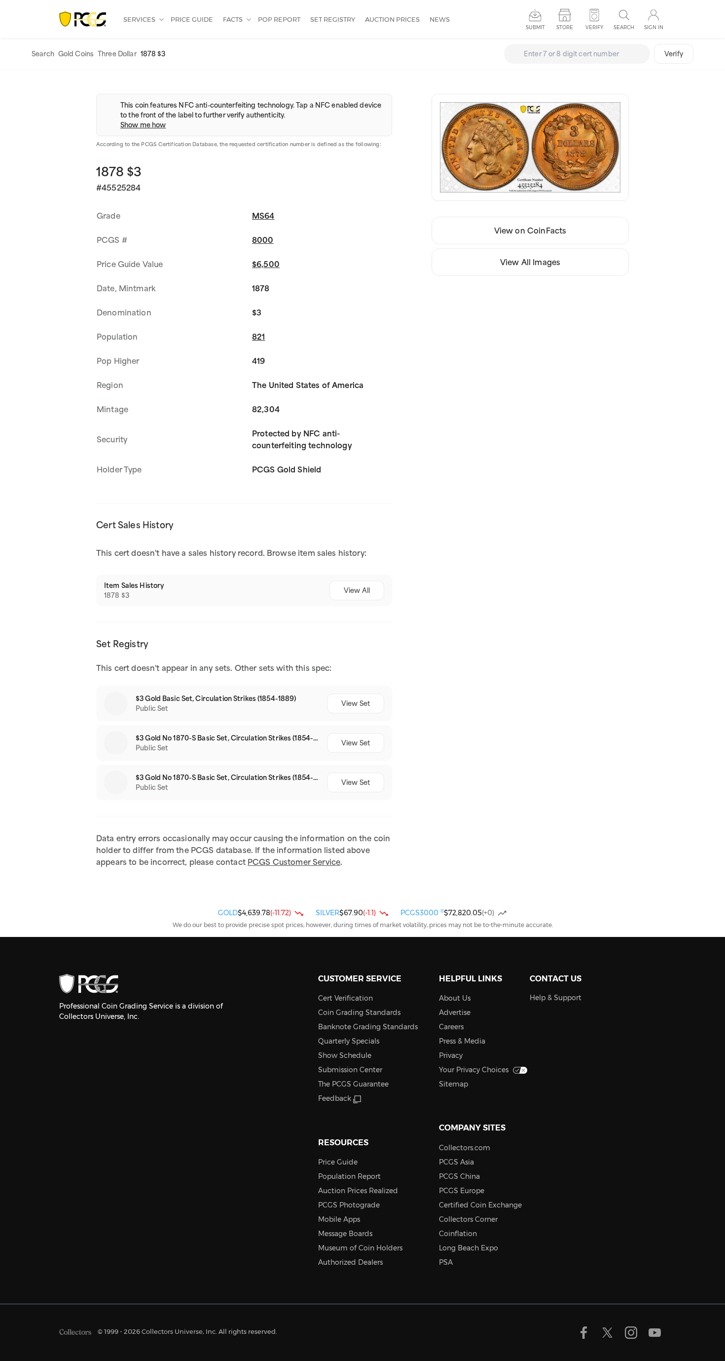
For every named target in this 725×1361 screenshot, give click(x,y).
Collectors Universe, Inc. (179, 1331)
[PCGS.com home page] (86, 19)
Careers (451, 1026)
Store (564, 27)
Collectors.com (464, 1147)
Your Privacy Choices (473, 1069)
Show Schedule (344, 1055)
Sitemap (453, 1084)
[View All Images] (530, 147)
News (440, 19)
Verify (673, 54)
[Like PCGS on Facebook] (583, 1333)
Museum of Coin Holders (360, 1248)
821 (258, 336)
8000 (263, 239)
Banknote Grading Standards (368, 1026)
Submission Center (350, 1069)
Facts (233, 19)
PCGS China (459, 1176)
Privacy (451, 1055)
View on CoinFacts (530, 230)
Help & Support (555, 997)
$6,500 (266, 264)
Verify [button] (594, 27)
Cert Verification (345, 998)
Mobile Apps (339, 1219)
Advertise (455, 1012)
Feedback (334, 1098)
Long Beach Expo (468, 1248)
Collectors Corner (468, 1219)
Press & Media (462, 1041)
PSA (446, 1262)
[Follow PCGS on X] (607, 1333)
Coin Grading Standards (359, 1012)
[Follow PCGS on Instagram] (631, 1333)
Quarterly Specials (348, 1041)
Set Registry (332, 19)
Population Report (349, 1176)
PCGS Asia (456, 1162)
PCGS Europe (461, 1190)
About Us (455, 998)
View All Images (530, 262)
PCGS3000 (422, 912)
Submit (535, 27)
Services (140, 19)
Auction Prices (392, 19)
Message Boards (345, 1233)
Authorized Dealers (350, 1262)
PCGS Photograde (349, 1205)
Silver (327, 912)
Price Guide (192, 19)
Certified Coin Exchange (480, 1205)
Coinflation (458, 1233)
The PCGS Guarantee (353, 1084)
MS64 (263, 215)
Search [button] (624, 27)
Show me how (143, 125)
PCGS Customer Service (294, 861)
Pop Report (279, 19)
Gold (228, 912)
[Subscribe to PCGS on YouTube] (654, 1333)
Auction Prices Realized (358, 1190)
